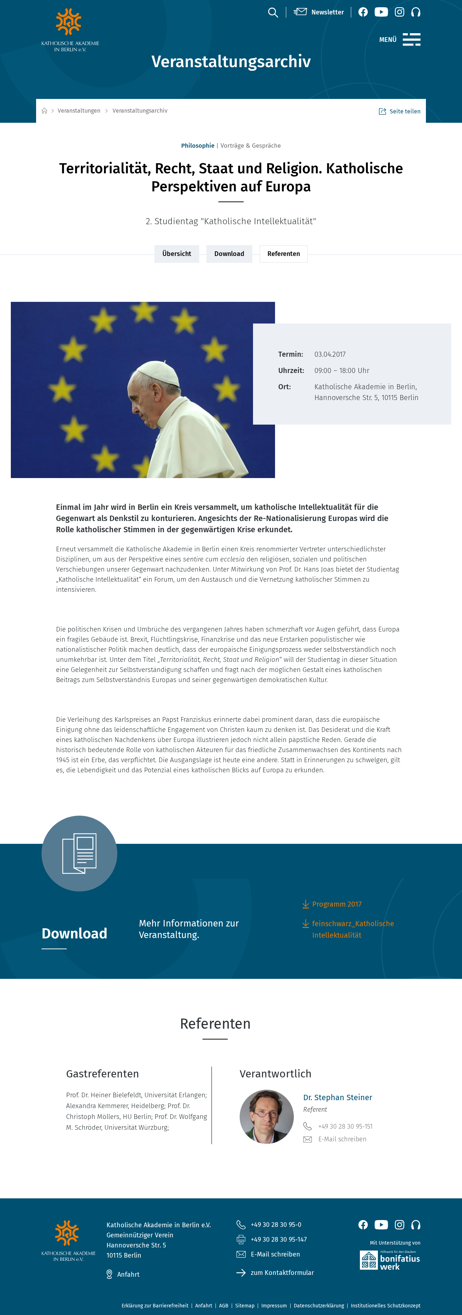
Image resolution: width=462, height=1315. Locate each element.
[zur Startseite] (85, 29)
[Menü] (411, 39)
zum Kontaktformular (282, 1273)
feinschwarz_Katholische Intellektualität (353, 929)
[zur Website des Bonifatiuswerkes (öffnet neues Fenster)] (377, 1261)
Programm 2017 (337, 904)
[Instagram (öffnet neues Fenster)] (399, 12)
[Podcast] (415, 12)
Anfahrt (128, 1275)
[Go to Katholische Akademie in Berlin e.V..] (44, 111)
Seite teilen (405, 111)
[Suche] (273, 12)
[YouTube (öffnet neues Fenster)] (381, 12)
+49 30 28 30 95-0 (276, 1225)
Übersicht (176, 254)
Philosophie (197, 145)
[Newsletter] (318, 12)
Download (229, 254)
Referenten (283, 254)
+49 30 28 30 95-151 (345, 1126)
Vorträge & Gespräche (251, 145)
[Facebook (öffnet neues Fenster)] (363, 12)
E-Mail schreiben (342, 1139)
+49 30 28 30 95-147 (279, 1240)
